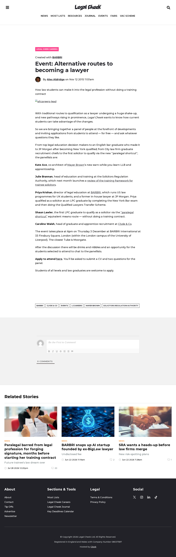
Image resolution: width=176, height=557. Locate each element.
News (44, 16)
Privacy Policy (98, 502)
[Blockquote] (72, 351)
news (7, 441)
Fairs (114, 16)
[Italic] (53, 351)
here (59, 258)
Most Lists (58, 16)
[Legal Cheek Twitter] (134, 497)
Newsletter (10, 516)
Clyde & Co (124, 223)
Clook (93, 547)
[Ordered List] (64, 351)
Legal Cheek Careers (46, 49)
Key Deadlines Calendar (60, 511)
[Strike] (61, 351)
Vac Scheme (127, 16)
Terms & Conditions (101, 497)
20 (56, 468)
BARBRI (57, 57)
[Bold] (49, 351)
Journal (90, 16)
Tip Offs (8, 506)
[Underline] (57, 351)
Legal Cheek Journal (58, 506)
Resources (75, 16)
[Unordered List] (68, 351)
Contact (8, 502)
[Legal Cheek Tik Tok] (156, 497)
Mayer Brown (75, 164)
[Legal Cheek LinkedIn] (148, 497)
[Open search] (169, 7)
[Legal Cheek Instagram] (141, 497)
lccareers (77, 306)
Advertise (9, 511)
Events (103, 16)
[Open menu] (7, 7)
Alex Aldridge (56, 79)
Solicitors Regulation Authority (120, 306)
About (7, 497)
